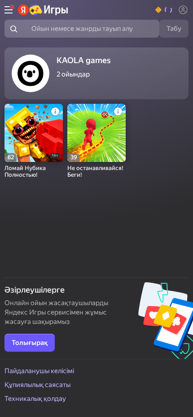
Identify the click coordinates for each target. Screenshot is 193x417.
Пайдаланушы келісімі (39, 371)
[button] (164, 10)
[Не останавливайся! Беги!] (96, 133)
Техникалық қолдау (35, 399)
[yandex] (43, 9)
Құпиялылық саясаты (37, 385)
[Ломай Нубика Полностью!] (33, 133)
